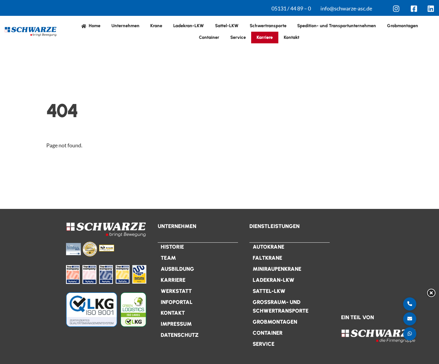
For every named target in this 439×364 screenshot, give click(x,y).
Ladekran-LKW (188, 25)
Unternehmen (125, 25)
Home (94, 25)
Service (238, 37)
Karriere (265, 37)
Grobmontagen (402, 25)
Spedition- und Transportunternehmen (336, 25)
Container (209, 37)
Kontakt (291, 37)
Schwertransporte (268, 25)
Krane (156, 25)
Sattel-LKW (227, 25)
